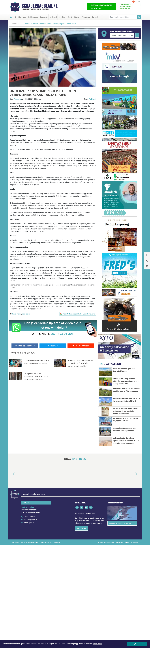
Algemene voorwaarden (106, 542)
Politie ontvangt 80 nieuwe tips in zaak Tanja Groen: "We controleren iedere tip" (80, 363)
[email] (147, 266)
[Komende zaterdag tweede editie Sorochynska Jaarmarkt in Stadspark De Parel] (105, 381)
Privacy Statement (131, 542)
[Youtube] (86, 507)
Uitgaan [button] (76, 17)
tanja (14, 314)
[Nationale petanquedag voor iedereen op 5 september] (105, 431)
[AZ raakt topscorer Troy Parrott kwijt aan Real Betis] (105, 421)
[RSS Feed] (91, 507)
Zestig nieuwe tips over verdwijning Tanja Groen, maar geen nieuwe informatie (36, 376)
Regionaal (53, 17)
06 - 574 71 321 (62, 334)
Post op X (54, 346)
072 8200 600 (29, 517)
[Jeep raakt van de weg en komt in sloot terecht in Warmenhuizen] (105, 391)
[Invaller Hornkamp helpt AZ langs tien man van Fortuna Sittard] (105, 401)
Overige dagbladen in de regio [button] (120, 523)
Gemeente (44, 17)
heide (19, 314)
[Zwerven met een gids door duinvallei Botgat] (105, 371)
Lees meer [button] (97, 644)
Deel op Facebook (26, 346)
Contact (95, 17)
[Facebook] (77, 507)
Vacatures (86, 17)
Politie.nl (92, 99)
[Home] (10, 17)
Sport (70, 17)
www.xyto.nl (29, 523)
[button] (11, 474)
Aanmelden (81, 528)
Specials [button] (62, 17)
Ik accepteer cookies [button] (137, 644)
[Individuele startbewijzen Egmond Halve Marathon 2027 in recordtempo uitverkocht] (105, 441)
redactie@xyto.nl (30, 520)
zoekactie (26, 314)
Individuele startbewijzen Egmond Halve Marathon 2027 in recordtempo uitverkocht (126, 440)
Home (13, 24)
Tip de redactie (82, 346)
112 (15, 17)
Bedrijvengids (33, 17)
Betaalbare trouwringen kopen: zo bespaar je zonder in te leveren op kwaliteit (125, 410)
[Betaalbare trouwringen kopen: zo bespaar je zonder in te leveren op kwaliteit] (105, 411)
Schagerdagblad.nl (40, 6)
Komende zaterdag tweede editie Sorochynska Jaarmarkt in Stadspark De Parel (126, 381)
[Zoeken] (139, 17)
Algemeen (22, 17)
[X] (82, 507)
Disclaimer (120, 542)
